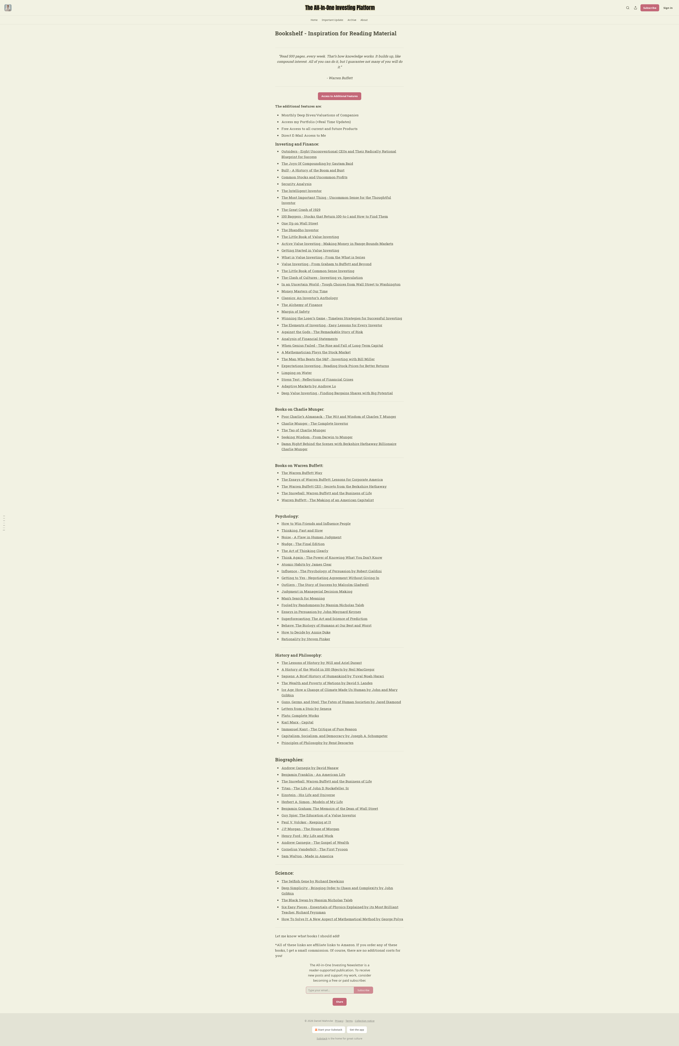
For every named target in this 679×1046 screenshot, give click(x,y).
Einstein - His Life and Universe (308, 795)
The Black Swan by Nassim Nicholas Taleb (317, 900)
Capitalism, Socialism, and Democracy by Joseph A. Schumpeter (335, 736)
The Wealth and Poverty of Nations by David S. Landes (327, 683)
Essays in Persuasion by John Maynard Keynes (321, 611)
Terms (349, 1020)
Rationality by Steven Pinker (306, 639)
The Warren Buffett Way (302, 472)
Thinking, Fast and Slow (302, 530)
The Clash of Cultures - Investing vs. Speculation (322, 277)
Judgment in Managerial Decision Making (317, 591)
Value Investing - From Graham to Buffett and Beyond (327, 264)
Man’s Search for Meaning (303, 598)
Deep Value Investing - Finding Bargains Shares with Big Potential (337, 393)
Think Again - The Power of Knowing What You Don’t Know (332, 557)
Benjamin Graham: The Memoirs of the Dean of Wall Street (330, 808)
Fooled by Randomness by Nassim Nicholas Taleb (323, 605)
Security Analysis (297, 184)
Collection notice (365, 1020)
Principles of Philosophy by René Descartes (317, 742)
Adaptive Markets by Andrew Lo (309, 386)
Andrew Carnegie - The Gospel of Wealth (315, 842)
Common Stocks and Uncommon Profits (314, 177)
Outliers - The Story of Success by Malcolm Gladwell (325, 584)
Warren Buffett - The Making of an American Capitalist (328, 500)
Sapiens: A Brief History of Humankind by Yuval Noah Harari (333, 676)
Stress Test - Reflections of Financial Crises (317, 379)
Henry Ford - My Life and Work (307, 835)
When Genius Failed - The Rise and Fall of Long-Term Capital (332, 345)
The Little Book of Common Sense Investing (318, 271)
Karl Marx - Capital (298, 722)
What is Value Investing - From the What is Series (323, 257)
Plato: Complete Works (300, 715)
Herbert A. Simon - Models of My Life (312, 802)
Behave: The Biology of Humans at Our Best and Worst (327, 625)
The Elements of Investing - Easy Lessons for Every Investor (332, 325)
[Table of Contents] (3, 523)
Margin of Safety (296, 311)
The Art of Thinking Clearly (305, 550)
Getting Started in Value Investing (310, 250)
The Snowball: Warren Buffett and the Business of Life (327, 493)
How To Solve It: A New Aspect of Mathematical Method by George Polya (342, 919)
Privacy (339, 1020)
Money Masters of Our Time (305, 291)
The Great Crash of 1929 (301, 209)
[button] (314, 20)
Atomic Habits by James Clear (307, 564)
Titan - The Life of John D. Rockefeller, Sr (315, 788)
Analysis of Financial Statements (310, 338)
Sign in (668, 8)
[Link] (270, 144)
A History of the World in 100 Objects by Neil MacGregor (328, 669)
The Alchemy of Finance (302, 305)
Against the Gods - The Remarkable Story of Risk (322, 332)
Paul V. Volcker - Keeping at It (306, 822)
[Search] (627, 7)
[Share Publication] (635, 7)
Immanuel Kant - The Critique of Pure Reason (319, 729)
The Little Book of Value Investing (310, 236)
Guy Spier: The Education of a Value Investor (319, 815)
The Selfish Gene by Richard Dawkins (313, 881)
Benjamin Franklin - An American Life (313, 774)
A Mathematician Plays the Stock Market (316, 352)
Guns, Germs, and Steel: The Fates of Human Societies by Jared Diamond (341, 702)
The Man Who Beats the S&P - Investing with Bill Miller (328, 359)
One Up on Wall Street (300, 223)
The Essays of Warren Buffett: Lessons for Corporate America (332, 479)
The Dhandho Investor (300, 230)
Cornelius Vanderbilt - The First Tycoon (315, 849)
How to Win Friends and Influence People (316, 523)
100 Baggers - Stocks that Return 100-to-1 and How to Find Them (335, 216)
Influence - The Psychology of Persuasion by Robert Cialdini (332, 571)
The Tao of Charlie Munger (304, 430)
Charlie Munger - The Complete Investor (315, 423)
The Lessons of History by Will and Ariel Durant (322, 662)
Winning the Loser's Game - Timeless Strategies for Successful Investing (342, 318)
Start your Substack (330, 1029)
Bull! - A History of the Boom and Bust (313, 170)
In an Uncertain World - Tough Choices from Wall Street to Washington (341, 284)
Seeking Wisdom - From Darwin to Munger (317, 437)
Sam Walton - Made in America (307, 856)
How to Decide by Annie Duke (306, 632)
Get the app (357, 1029)
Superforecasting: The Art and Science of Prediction (324, 618)
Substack (322, 1038)
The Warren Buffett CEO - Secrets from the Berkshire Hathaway (334, 486)
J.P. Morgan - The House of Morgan (310, 829)
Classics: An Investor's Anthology (310, 298)
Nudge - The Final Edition (303, 544)
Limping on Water (297, 372)
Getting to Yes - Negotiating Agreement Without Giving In (330, 578)
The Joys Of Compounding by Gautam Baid (317, 163)
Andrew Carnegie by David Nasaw (310, 768)
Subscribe (649, 8)
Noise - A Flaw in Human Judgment (311, 537)
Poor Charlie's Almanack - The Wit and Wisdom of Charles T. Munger (339, 416)
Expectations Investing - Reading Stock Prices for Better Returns (335, 366)
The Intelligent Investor (302, 190)
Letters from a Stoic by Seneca (306, 708)
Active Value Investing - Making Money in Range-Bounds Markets (337, 243)
